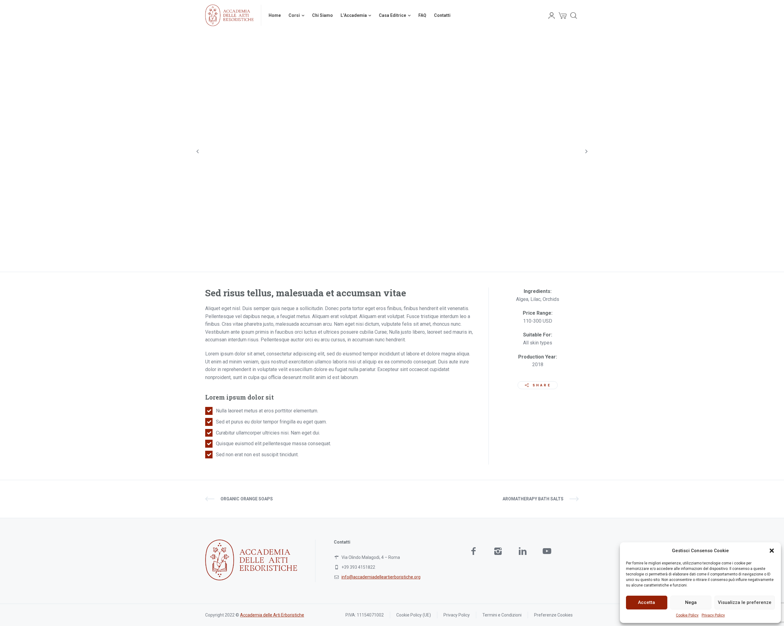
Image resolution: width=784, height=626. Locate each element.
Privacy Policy (713, 615)
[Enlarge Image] (392, 151)
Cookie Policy (687, 615)
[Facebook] (473, 551)
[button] (772, 551)
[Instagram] (498, 551)
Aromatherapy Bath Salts (533, 498)
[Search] (573, 15)
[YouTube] (547, 551)
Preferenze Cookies (553, 615)
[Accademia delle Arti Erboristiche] (229, 15)
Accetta (646, 602)
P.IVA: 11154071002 (364, 615)
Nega (691, 602)
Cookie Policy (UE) (413, 615)
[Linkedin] (522, 551)
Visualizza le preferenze (744, 602)
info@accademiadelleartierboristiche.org (380, 577)
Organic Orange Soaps (247, 498)
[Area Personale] (551, 15)
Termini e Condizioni (502, 615)
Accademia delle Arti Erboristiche (272, 615)
